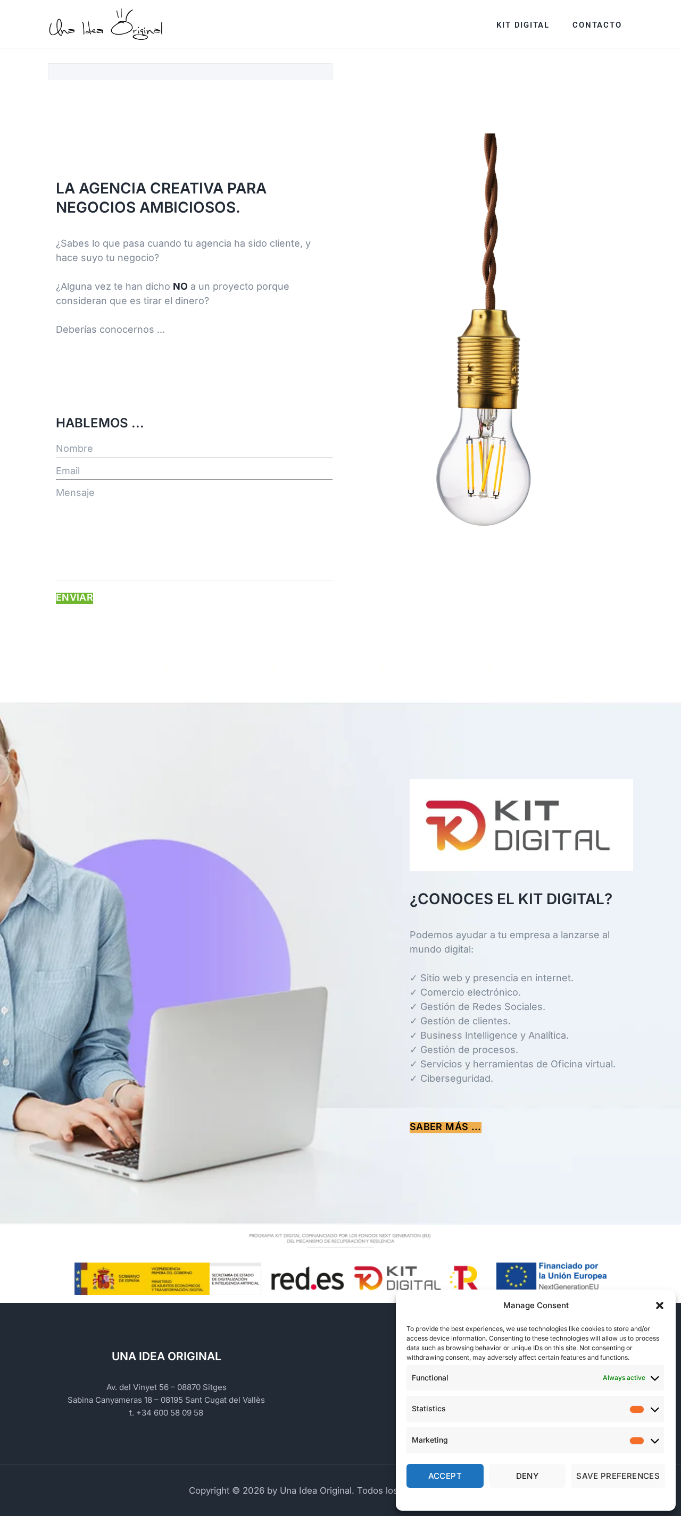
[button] (659, 1305)
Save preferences (618, 1476)
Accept (445, 1476)
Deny (527, 1476)
